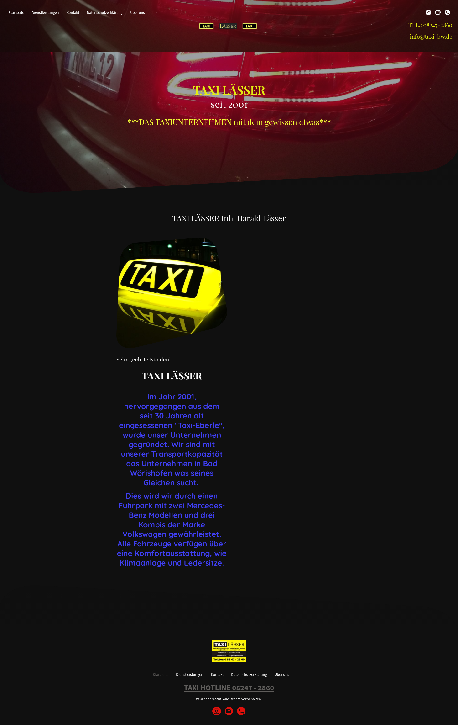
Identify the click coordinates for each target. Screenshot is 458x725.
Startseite (16, 12)
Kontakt (73, 12)
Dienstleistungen (45, 12)
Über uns (137, 12)
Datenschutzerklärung (105, 12)
